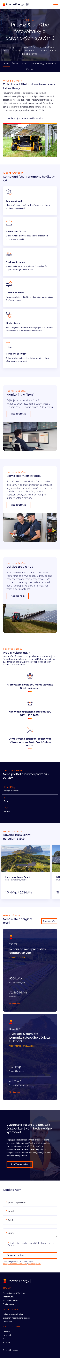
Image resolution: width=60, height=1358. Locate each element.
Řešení (15, 64)
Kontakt (30, 69)
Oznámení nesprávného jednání (16, 1318)
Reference (51, 64)
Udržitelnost (8, 1321)
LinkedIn (6, 1331)
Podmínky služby (34, 1264)
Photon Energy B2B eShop (14, 1293)
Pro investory (8, 1304)
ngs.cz (15, 1350)
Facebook (7, 1335)
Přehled (6, 64)
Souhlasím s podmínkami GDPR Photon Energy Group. (31, 1244)
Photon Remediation (11, 1300)
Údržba (23, 64)
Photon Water (8, 1297)
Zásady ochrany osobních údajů (15, 1264)
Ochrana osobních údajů (13, 1314)
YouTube (6, 1342)
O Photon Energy (36, 64)
